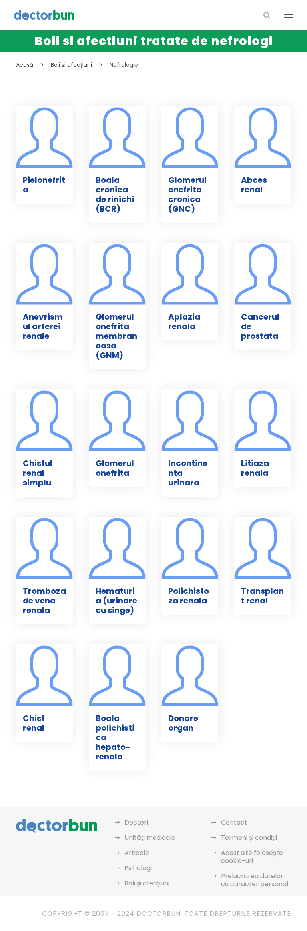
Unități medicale (149, 837)
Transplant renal (262, 595)
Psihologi (138, 868)
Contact (234, 822)
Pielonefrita (44, 184)
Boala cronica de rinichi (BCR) (115, 194)
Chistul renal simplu (37, 473)
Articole (136, 852)
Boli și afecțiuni (146, 883)
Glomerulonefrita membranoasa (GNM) (116, 336)
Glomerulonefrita (115, 468)
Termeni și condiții (249, 837)
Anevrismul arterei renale (43, 326)
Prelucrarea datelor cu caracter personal (254, 880)
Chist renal (34, 723)
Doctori (136, 822)
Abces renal (254, 184)
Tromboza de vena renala (44, 600)
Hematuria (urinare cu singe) (116, 600)
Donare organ (183, 723)
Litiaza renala (255, 468)
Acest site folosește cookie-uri (252, 856)
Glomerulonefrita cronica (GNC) (187, 194)
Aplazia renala (184, 321)
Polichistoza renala (188, 595)
